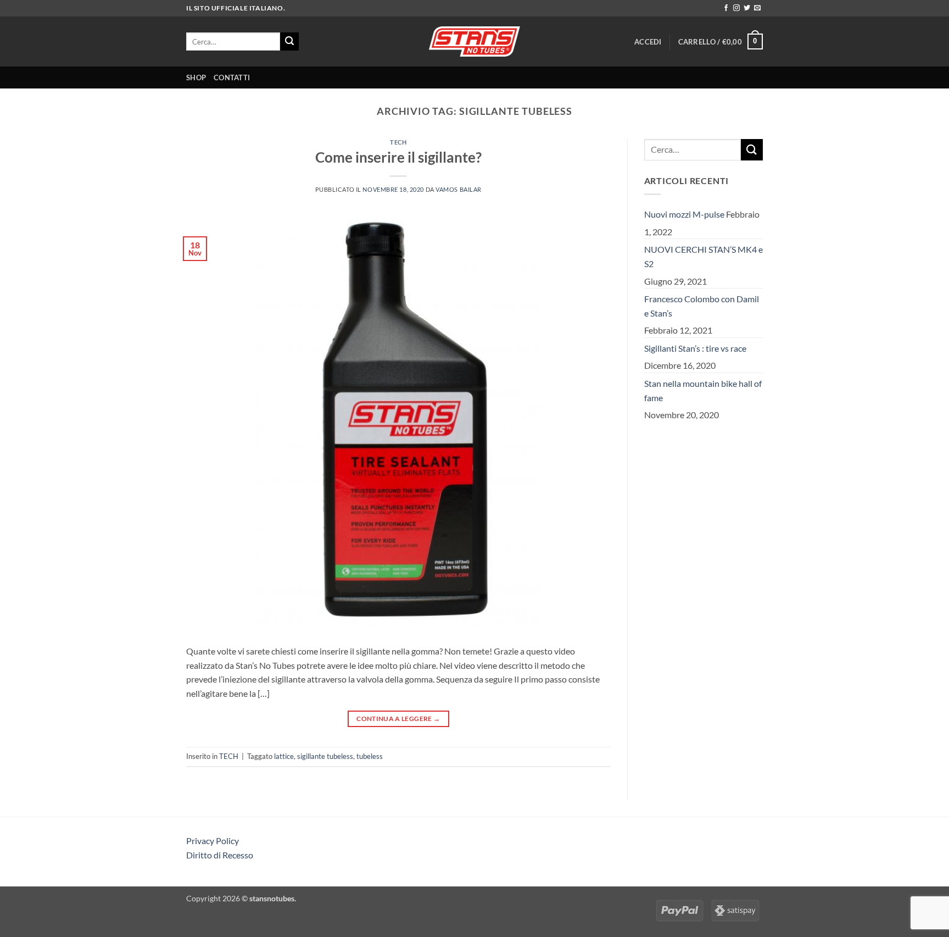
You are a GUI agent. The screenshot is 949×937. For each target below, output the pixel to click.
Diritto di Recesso (219, 855)
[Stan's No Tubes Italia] (474, 41)
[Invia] (289, 41)
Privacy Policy (212, 840)
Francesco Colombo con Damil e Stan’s (701, 305)
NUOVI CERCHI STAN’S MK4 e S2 (703, 256)
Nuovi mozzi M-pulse (684, 214)
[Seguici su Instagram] (736, 8)
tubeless (369, 756)
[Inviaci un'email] (757, 8)
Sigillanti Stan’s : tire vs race (695, 348)
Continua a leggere (398, 718)
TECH (398, 142)
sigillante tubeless (325, 756)
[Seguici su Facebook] (726, 8)
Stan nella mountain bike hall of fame (703, 390)
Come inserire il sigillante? (398, 157)
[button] (648, 42)
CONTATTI (232, 77)
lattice (284, 756)
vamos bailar (459, 189)
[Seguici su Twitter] (747, 8)
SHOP (196, 77)
